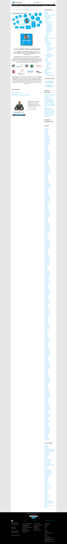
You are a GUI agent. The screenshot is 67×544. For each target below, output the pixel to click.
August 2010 (46, 341)
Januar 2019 (46, 241)
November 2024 (47, 155)
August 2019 (46, 232)
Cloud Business (49, 24)
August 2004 (46, 416)
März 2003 (46, 426)
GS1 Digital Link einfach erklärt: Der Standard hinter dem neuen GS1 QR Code (49, 101)
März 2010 (46, 346)
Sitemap (46, 535)
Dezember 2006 (47, 393)
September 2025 (47, 143)
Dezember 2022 (47, 184)
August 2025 (46, 144)
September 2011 (47, 327)
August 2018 (46, 248)
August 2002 (46, 432)
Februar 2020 (46, 223)
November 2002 (47, 430)
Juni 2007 (46, 385)
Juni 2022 (46, 191)
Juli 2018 (46, 249)
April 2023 (46, 178)
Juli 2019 (46, 233)
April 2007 (46, 387)
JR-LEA (46, 20)
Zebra (48, 53)
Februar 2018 (46, 256)
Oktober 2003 (46, 421)
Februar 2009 (46, 361)
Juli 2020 (46, 218)
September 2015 (47, 284)
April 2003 (46, 424)
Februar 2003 (46, 427)
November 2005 (47, 405)
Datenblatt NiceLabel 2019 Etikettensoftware (20, 94)
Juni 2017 (46, 267)
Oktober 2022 (46, 185)
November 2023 (47, 169)
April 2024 (46, 163)
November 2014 (47, 292)
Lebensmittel (48, 64)
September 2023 (47, 172)
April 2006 (46, 401)
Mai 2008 (46, 372)
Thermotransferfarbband (50, 75)
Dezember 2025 (47, 139)
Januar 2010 (46, 349)
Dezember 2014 (47, 290)
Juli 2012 (46, 318)
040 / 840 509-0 (37, 2)
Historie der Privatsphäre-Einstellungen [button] (49, 540)
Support (45, 71)
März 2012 (46, 322)
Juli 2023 (46, 174)
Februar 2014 (46, 299)
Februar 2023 (46, 181)
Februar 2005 (46, 413)
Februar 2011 (46, 337)
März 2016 (46, 278)
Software (26, 5)
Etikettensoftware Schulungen (26, 531)
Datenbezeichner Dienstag (50, 38)
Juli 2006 (46, 398)
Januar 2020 (46, 225)
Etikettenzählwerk (49, 56)
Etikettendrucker (48, 43)
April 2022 (46, 192)
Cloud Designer (49, 27)
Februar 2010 (46, 348)
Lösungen (21, 5)
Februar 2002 (46, 438)
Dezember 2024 (47, 154)
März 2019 (46, 238)
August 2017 (46, 264)
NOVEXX (48, 50)
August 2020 (46, 217)
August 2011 (46, 329)
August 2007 (46, 382)
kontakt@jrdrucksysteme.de (15, 535)
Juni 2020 (46, 219)
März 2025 (46, 151)
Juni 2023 (46, 176)
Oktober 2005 (46, 406)
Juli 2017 (46, 266)
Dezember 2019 (47, 226)
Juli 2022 (46, 189)
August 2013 (46, 303)
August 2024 (46, 159)
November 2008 (47, 364)
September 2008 (47, 367)
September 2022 (47, 187)
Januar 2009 (46, 363)
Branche (46, 60)
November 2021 (47, 199)
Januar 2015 (46, 289)
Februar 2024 (46, 165)
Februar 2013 (46, 308)
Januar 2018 (46, 258)
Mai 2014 (46, 296)
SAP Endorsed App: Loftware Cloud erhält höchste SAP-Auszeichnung (49, 115)
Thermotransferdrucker (50, 47)
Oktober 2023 (46, 170)
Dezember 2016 (47, 273)
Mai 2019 (46, 236)
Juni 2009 (46, 357)
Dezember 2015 (47, 281)
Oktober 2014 (46, 293)
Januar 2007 (46, 391)
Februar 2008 (46, 376)
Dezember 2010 (47, 340)
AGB (45, 534)
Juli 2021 (46, 204)
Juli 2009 (46, 356)
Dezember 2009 (47, 350)
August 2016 (46, 277)
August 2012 (46, 316)
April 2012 (46, 320)
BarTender (47, 19)
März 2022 (46, 193)
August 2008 (46, 368)
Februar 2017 (46, 270)
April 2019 (46, 237)
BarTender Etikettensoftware (26, 529)
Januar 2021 (46, 211)
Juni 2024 (46, 162)
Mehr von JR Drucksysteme (49, 520)
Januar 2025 (46, 152)
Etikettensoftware (47, 17)
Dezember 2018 (47, 243)
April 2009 (46, 359)
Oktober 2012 (46, 314)
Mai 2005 (46, 412)
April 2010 (46, 345)
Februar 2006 (46, 404)
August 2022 (46, 188)
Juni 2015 (46, 285)
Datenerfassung (36, 528)
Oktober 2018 (46, 245)
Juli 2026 (46, 129)
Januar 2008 (46, 378)
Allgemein (46, 13)
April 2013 (46, 307)
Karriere (50, 5)
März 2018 (46, 255)
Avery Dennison (50, 49)
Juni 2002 (46, 434)
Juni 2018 (46, 251)
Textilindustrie (49, 68)
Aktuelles (46, 12)
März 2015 (46, 288)
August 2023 (46, 173)
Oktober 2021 (46, 200)
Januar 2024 (46, 166)
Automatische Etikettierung (49, 15)
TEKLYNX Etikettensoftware (27, 527)
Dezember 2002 (47, 428)
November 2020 (47, 213)
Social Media (46, 69)
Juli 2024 (46, 161)
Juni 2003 (46, 423)
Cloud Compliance (47, 460)
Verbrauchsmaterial (48, 72)
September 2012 (47, 315)
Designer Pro (48, 30)
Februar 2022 (46, 195)
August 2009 (46, 355)
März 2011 (46, 335)
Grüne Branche (49, 62)
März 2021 (46, 208)
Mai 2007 (46, 386)
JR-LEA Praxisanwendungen (17, 92)
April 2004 (46, 417)
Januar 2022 (46, 196)
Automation (48, 23)
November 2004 (47, 415)
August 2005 (46, 409)
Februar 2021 (46, 210)
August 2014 (46, 294)
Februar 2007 (46, 390)
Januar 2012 (46, 323)
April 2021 (46, 207)
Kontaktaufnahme (19, 114)
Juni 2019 (46, 234)
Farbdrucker (48, 45)
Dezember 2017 (47, 259)
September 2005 (47, 408)
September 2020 (47, 215)
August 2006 (46, 397)
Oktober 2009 (46, 353)
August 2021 (46, 203)
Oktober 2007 (46, 379)
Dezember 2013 (47, 301)
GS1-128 (46, 36)
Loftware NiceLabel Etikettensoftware (26, 525)
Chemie (47, 61)
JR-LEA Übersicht (15, 91)
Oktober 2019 (46, 229)
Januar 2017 (46, 271)
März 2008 (46, 375)
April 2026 (46, 133)
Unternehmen (16, 5)
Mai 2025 (46, 148)
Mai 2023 (46, 177)
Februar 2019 (46, 240)
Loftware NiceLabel (49, 21)
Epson (48, 46)
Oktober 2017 (46, 262)
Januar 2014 (46, 300)
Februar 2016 (46, 279)
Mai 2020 (46, 221)
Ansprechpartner (45, 5)
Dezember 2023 (47, 167)
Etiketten (47, 73)
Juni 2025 (46, 147)
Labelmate (48, 57)
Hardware (31, 5)
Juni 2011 (46, 331)
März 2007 (46, 389)
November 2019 (47, 228)
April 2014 (46, 297)
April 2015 (46, 286)
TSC (48, 51)
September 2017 (47, 263)
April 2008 (46, 374)
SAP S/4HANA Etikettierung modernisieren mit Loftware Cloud (49, 105)
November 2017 (47, 260)
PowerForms (48, 34)
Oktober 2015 (46, 282)
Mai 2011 (46, 333)
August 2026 (46, 128)
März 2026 (46, 135)
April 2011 (46, 334)
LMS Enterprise (49, 31)
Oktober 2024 (46, 157)
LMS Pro (47, 32)
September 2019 (47, 230)
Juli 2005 (46, 411)
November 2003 (47, 420)
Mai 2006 (46, 400)
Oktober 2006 (46, 394)
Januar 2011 (46, 338)
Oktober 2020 (46, 214)
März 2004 (46, 419)
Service (36, 5)
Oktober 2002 (46, 431)
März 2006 (46, 402)
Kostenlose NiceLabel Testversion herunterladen (21, 95)
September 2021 (47, 202)
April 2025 (46, 150)
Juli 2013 (46, 304)
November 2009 (47, 352)
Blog (39, 5)
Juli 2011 (46, 330)
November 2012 (47, 312)
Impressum (47, 531)
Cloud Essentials (49, 28)
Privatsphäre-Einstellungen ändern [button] (49, 537)
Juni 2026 (46, 131)
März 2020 (46, 222)
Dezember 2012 (47, 311)
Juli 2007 (46, 383)
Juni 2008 (46, 371)
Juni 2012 (46, 319)
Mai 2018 (46, 252)
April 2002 (46, 435)
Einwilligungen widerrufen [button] (50, 541)
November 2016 (47, 274)
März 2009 (46, 360)
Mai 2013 (46, 305)
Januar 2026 (46, 137)
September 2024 (47, 158)
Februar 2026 (46, 136)
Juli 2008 (46, 370)
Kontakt (46, 530)
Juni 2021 (46, 206)
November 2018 (47, 244)
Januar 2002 (46, 439)
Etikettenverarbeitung (49, 54)
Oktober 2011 (46, 326)
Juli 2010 (46, 342)
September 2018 (47, 247)
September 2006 (47, 396)
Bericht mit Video (47, 16)
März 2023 (46, 180)
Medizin (45, 491)
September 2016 (47, 275)
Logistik (47, 65)
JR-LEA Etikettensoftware (27, 523)
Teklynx (46, 35)
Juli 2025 (46, 146)
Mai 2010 (46, 344)
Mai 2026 (46, 132)
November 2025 (47, 140)
